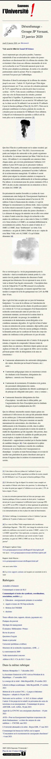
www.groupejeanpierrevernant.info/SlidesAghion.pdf (28, 553)
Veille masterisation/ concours (14, 655)
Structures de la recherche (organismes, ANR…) (21, 647)
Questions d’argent (10, 636)
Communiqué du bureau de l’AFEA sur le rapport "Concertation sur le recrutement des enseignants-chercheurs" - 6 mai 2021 (25, 733)
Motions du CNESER (13, 607)
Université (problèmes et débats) (15, 644)
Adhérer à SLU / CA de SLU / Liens (16, 659)
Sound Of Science (27, 48)
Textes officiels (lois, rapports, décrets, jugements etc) (22, 617)
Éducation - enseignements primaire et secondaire (23, 600)
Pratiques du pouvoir (10, 621)
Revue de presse (9, 632)
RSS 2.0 (23, 751)
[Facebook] (23, 755)
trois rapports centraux (15, 572)
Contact (15, 751)
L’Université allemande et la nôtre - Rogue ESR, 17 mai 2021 (25, 727)
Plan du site (7, 751)
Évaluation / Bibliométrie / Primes (15, 628)
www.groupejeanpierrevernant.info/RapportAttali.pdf (20, 561)
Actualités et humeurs (11, 585)
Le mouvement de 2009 (11, 651)
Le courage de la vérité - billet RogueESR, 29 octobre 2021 (25, 681)
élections (8, 611)
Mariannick (25, 43)
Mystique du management (12, 625)
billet (15, 566)
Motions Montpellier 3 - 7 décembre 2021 (18, 670)
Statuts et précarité (9, 640)
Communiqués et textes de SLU (14, 589)
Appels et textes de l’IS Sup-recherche (19, 604)
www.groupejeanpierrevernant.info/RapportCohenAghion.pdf (23, 550)
